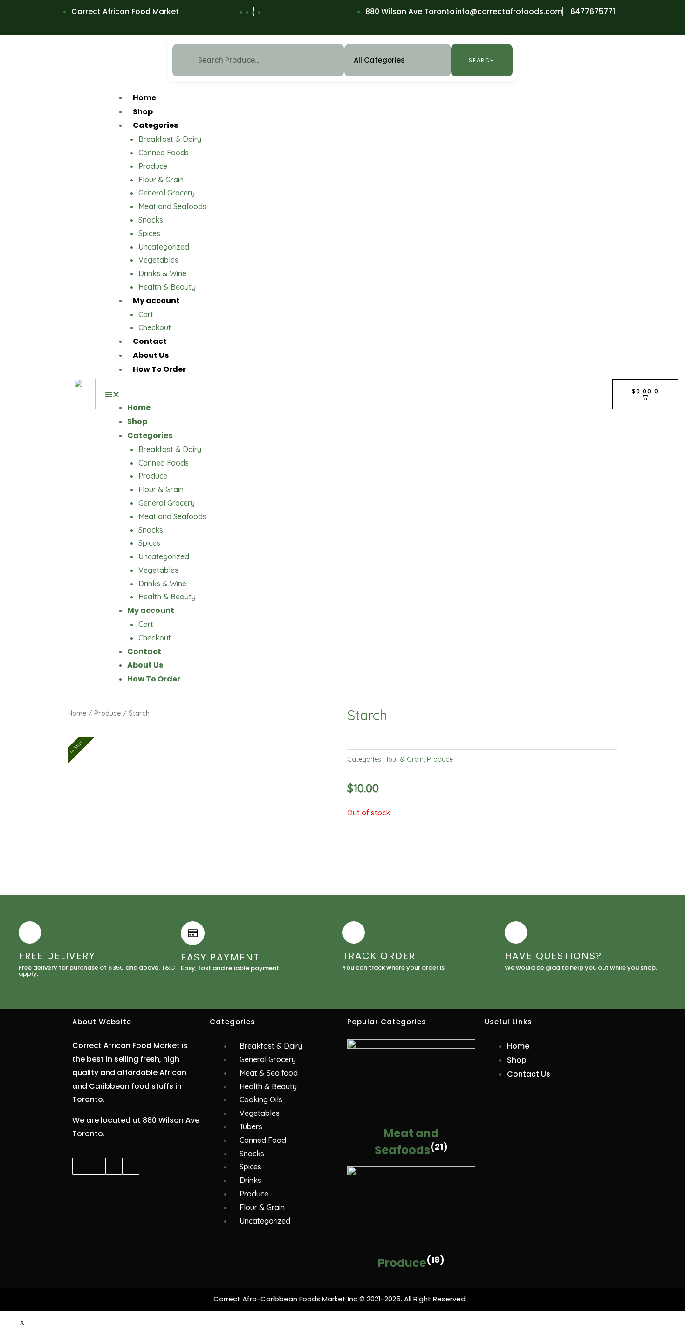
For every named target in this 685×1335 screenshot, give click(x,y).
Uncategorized (163, 246)
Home (144, 97)
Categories (155, 125)
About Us (151, 355)
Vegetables (158, 259)
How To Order (159, 369)
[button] (354, 394)
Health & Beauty (167, 287)
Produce (152, 166)
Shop (143, 111)
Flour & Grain (161, 179)
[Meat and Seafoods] (411, 1081)
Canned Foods (163, 152)
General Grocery (166, 192)
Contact (150, 341)
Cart (145, 314)
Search (482, 60)
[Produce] (411, 1209)
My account (156, 300)
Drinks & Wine (162, 273)
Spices (149, 233)
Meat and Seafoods (172, 206)
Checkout (154, 327)
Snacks (150, 219)
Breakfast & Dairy (169, 139)
